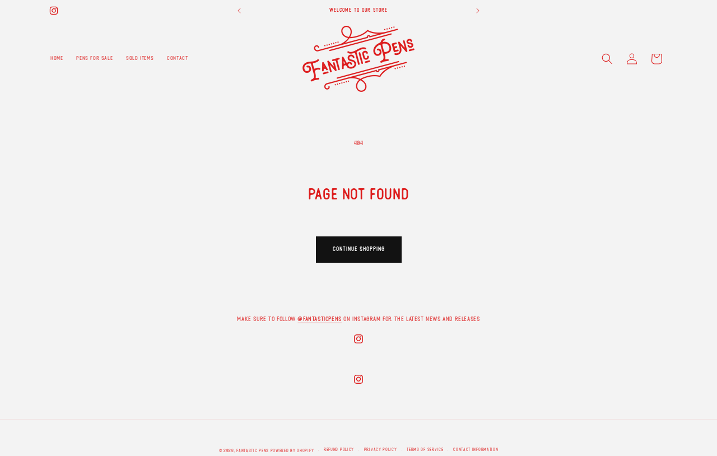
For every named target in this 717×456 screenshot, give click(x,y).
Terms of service (425, 449)
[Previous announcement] (239, 10)
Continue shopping (359, 249)
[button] (607, 58)
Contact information (475, 449)
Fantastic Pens (252, 451)
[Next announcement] (477, 10)
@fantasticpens (319, 318)
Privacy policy (380, 449)
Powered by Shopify (292, 451)
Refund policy (339, 449)
